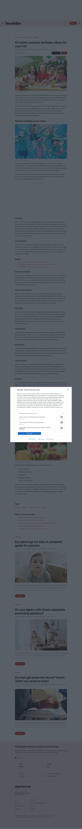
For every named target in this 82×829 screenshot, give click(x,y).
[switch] (61, 417)
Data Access (41, 439)
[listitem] (41, 413)
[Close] (68, 390)
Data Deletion (32, 439)
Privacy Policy (50, 439)
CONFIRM (29, 433)
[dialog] (41, 414)
